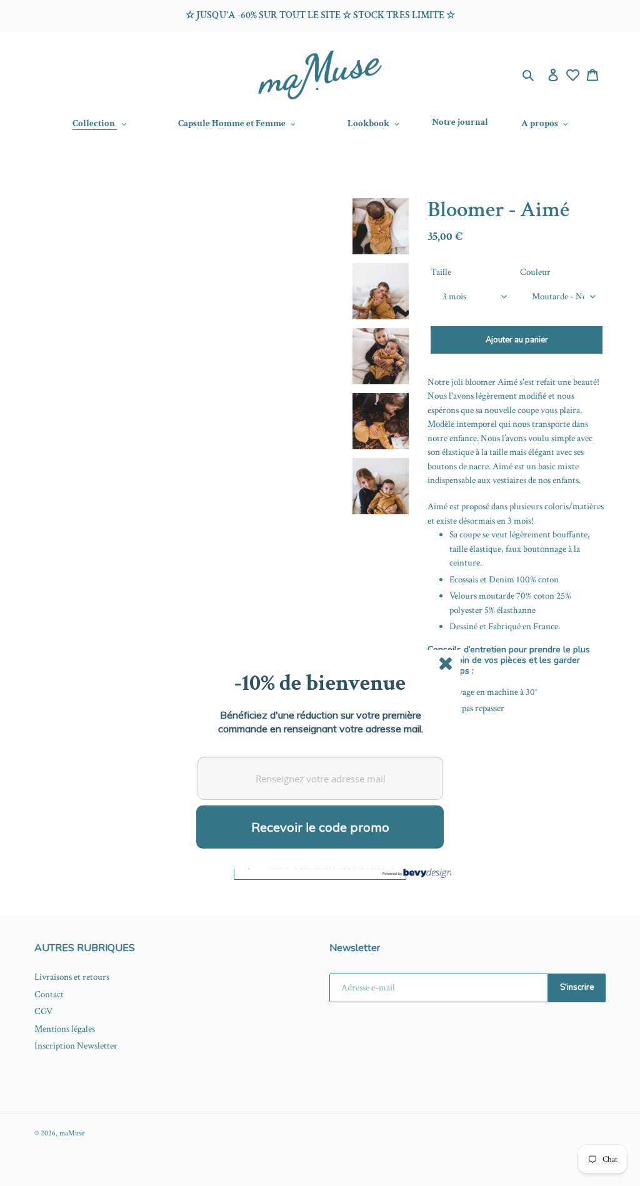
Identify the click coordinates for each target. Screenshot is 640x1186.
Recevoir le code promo (320, 827)
